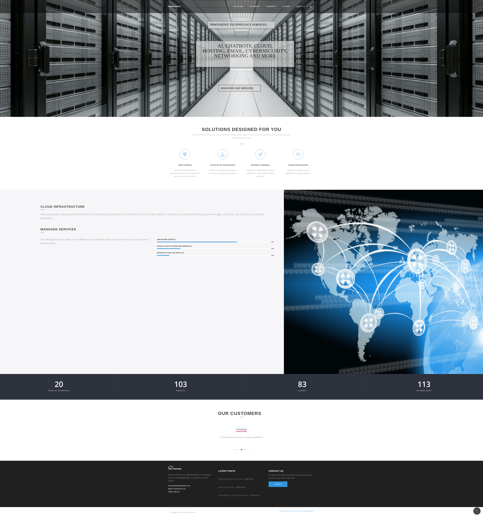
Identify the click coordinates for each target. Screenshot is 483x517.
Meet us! (239, 94)
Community (271, 6)
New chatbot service (226, 487)
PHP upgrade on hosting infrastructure (233, 495)
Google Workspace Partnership (230, 479)
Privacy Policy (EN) (286, 511)
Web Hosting (184, 165)
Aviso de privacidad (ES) (304, 511)
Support (287, 6)
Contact (278, 484)
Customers (254, 6)
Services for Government (222, 165)
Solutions (238, 6)
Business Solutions (260, 165)
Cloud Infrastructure (298, 165)
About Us (300, 6)
